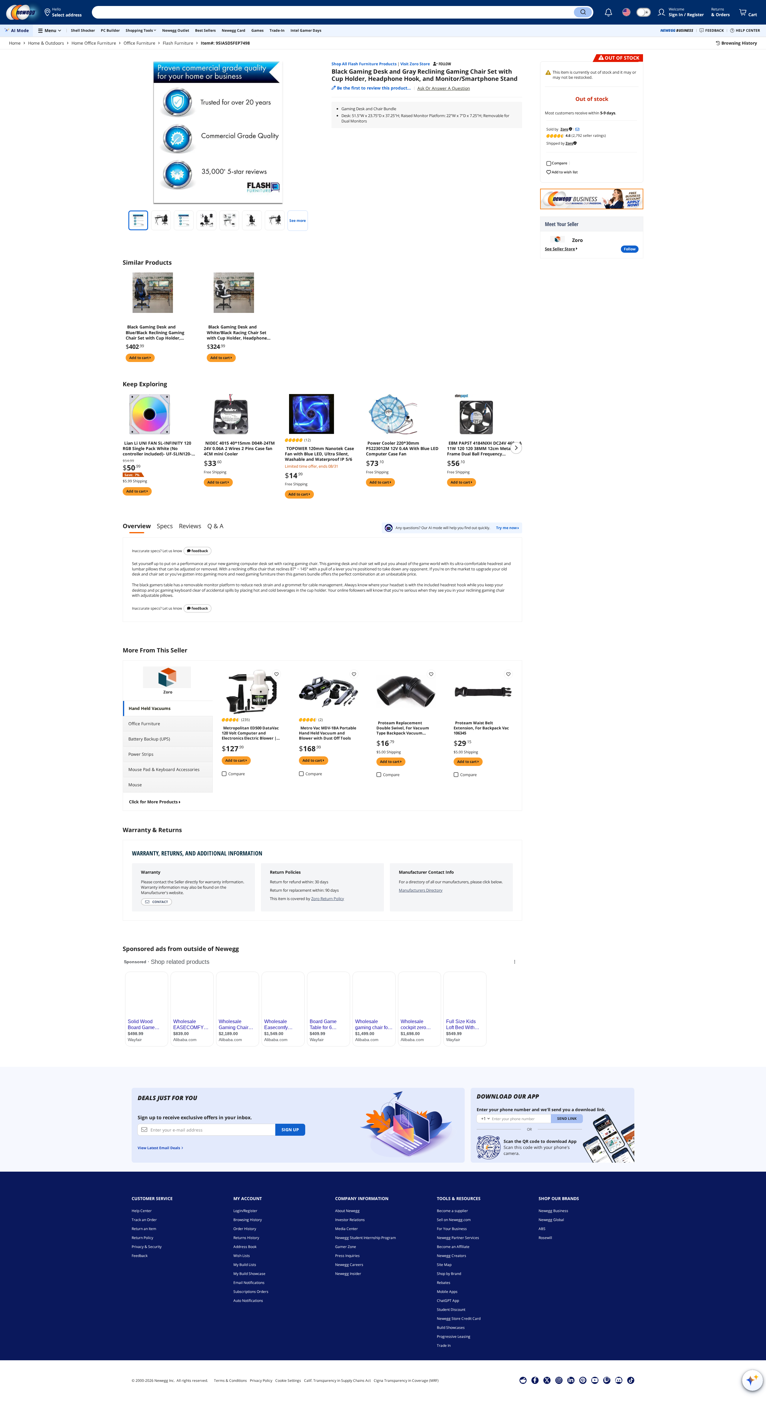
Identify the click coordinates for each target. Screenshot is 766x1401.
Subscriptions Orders (250, 1291)
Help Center (142, 1210)
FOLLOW (630, 249)
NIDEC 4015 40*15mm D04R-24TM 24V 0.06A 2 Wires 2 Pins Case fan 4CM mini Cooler (239, 448)
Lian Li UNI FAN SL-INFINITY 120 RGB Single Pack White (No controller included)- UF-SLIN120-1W (157, 448)
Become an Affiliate (453, 1246)
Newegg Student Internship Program (365, 1237)
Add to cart (139, 357)
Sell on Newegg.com (454, 1219)
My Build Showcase (249, 1273)
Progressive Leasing (453, 1336)
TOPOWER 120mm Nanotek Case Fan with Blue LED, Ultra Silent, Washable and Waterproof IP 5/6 (319, 454)
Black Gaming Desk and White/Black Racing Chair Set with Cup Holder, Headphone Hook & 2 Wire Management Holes (237, 332)
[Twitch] (607, 1380)
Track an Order (144, 1219)
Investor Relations (350, 1219)
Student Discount (451, 1309)
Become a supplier (452, 1210)
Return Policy (142, 1237)
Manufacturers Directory (421, 890)
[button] (63, 12)
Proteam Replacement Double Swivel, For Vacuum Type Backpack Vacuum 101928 (402, 727)
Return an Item (144, 1228)
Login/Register (245, 1210)
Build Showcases (451, 1327)
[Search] (583, 12)
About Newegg (347, 1210)
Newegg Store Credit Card (459, 1318)
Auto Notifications (248, 1300)
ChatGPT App (448, 1300)
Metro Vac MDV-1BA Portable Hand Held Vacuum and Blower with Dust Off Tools (327, 732)
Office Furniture (139, 43)
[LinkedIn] (571, 1380)
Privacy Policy (261, 1380)
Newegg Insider (348, 1273)
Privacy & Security (147, 1246)
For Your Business (452, 1228)
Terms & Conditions (230, 1380)
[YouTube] (595, 1380)
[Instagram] (559, 1380)
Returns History (246, 1237)
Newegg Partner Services (458, 1237)
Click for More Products (153, 802)
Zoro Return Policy (327, 898)
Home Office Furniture (94, 43)
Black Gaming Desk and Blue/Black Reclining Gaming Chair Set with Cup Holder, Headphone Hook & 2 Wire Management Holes (155, 332)
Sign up (290, 1129)
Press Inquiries (347, 1255)
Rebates (443, 1282)
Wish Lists (241, 1255)
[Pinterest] (582, 1380)
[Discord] (618, 1380)
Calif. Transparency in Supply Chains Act (337, 1380)
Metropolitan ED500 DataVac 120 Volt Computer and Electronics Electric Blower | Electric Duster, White (250, 732)
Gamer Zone (345, 1246)
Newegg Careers (349, 1264)
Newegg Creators (451, 1255)
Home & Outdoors (46, 43)
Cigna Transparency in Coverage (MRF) (406, 1380)
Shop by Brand (449, 1273)
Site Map (444, 1264)
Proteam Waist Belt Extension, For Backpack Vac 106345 (481, 727)
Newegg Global (551, 1219)
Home (15, 43)
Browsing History (247, 1219)
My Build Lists (244, 1264)
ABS (542, 1228)
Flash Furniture (178, 43)
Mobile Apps (447, 1291)
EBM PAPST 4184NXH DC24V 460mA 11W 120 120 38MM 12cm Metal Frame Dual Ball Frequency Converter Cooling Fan (484, 448)
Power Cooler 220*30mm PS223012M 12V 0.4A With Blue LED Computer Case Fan (402, 448)
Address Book (244, 1246)
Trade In (444, 1345)
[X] (547, 1380)
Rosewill (545, 1237)
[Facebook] (534, 1380)
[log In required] (276, 674)
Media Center (346, 1228)
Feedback (199, 550)
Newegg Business (553, 1210)
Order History (244, 1228)
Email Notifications (249, 1282)
